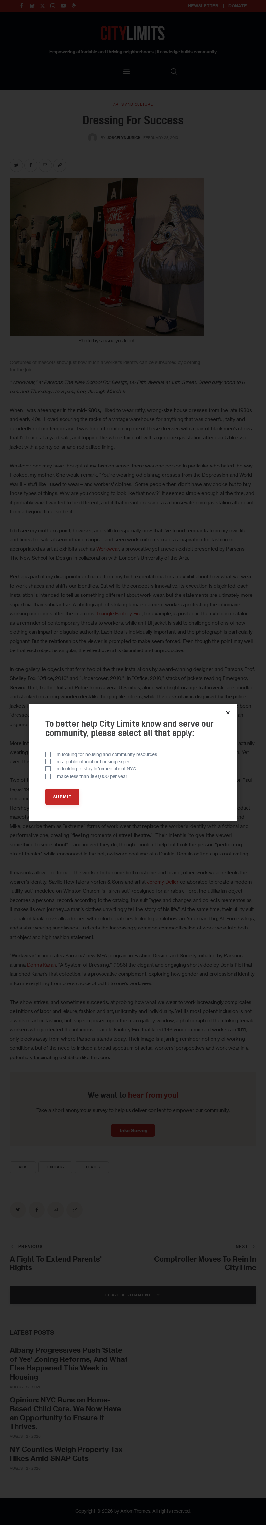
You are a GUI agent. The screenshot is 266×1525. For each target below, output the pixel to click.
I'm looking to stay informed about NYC (95, 768)
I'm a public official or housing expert (92, 761)
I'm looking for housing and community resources (105, 754)
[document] (133, 762)
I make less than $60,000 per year (90, 776)
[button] (227, 712)
